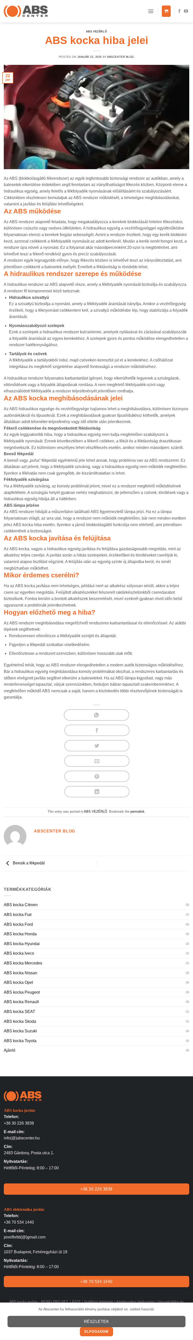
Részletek (96, 1321)
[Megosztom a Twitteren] (96, 745)
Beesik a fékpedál (28, 863)
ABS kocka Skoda (20, 1021)
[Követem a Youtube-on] (186, 11)
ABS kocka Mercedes (23, 963)
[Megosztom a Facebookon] (96, 730)
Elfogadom (96, 1331)
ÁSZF (76, 1302)
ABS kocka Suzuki (20, 1031)
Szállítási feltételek (98, 1302)
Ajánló (9, 1050)
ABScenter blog (120, 56)
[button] (151, 11)
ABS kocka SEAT (19, 1011)
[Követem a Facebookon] (179, 11)
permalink (137, 811)
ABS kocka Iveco (19, 953)
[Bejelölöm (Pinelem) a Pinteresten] (96, 776)
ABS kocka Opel (18, 982)
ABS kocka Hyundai (22, 944)
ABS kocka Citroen (21, 905)
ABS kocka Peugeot (22, 992)
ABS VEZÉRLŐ (96, 31)
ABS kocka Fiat (17, 914)
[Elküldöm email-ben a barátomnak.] (96, 761)
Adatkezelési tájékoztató (135, 1302)
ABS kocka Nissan (20, 973)
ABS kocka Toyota (20, 1041)
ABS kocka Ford (18, 924)
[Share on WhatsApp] (96, 715)
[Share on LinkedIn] (96, 791)
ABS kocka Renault (21, 1002)
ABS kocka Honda (20, 934)
